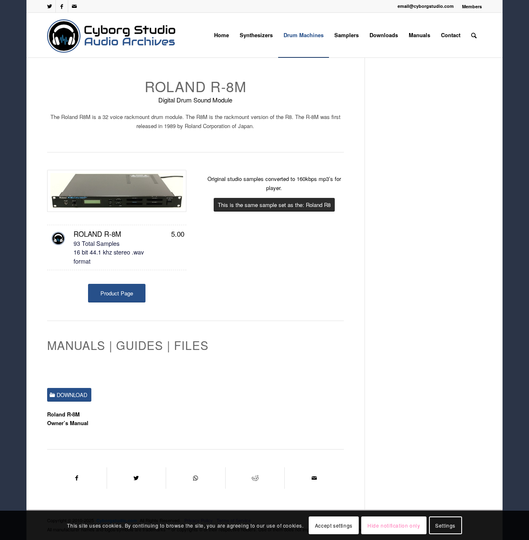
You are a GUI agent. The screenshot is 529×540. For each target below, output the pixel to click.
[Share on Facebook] (77, 478)
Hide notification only (393, 525)
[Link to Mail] (74, 6)
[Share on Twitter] (136, 478)
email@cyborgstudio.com (426, 6)
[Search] (474, 35)
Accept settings (334, 525)
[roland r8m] (116, 191)
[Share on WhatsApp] (195, 478)
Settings (445, 525)
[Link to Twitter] (49, 6)
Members (472, 6)
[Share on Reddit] (255, 478)
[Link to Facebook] (62, 6)
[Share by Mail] (314, 478)
